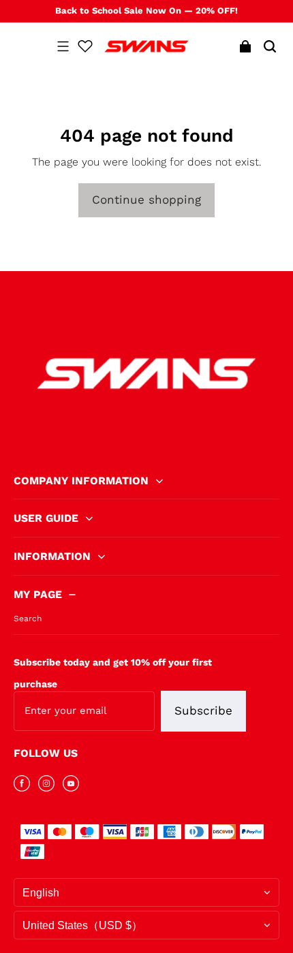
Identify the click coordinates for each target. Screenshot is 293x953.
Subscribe (203, 710)
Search (28, 618)
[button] (62, 46)
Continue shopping (146, 199)
